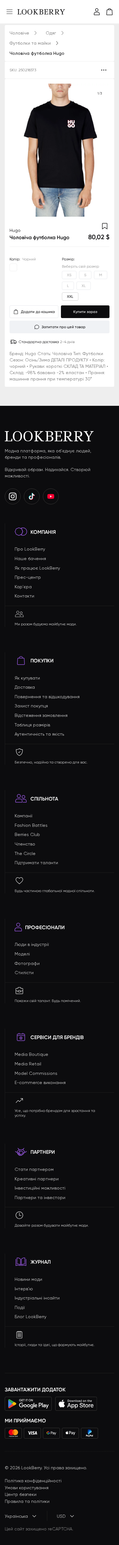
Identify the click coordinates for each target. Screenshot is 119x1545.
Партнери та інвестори (40, 1197)
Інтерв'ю (24, 1288)
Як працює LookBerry (37, 568)
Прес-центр (28, 577)
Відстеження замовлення (41, 715)
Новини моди (28, 1279)
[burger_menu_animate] (9, 11)
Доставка (25, 687)
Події (20, 1307)
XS (69, 275)
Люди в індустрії (32, 944)
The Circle (25, 853)
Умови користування (27, 1487)
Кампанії (23, 815)
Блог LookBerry (30, 1316)
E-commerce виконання (40, 1082)
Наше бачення (30, 558)
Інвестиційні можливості (40, 1188)
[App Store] (76, 1404)
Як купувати (27, 677)
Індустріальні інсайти (37, 1297)
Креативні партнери (37, 1178)
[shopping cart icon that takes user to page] (109, 11)
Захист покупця (31, 705)
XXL (70, 296)
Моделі (22, 953)
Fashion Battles (31, 825)
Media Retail (28, 1063)
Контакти (24, 595)
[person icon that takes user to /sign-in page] (97, 11)
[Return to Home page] (41, 11)
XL (84, 286)
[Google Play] (28, 1404)
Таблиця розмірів (32, 724)
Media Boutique (31, 1054)
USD (61, 1516)
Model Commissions (36, 1073)
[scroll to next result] (99, 150)
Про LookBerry (30, 549)
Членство (25, 843)
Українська (16, 1516)
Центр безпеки (20, 1494)
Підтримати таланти (36, 862)
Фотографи (27, 963)
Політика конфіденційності (33, 1480)
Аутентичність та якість (39, 734)
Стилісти (24, 972)
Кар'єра (23, 586)
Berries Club (27, 834)
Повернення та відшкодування (47, 696)
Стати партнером (34, 1169)
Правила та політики (27, 1501)
